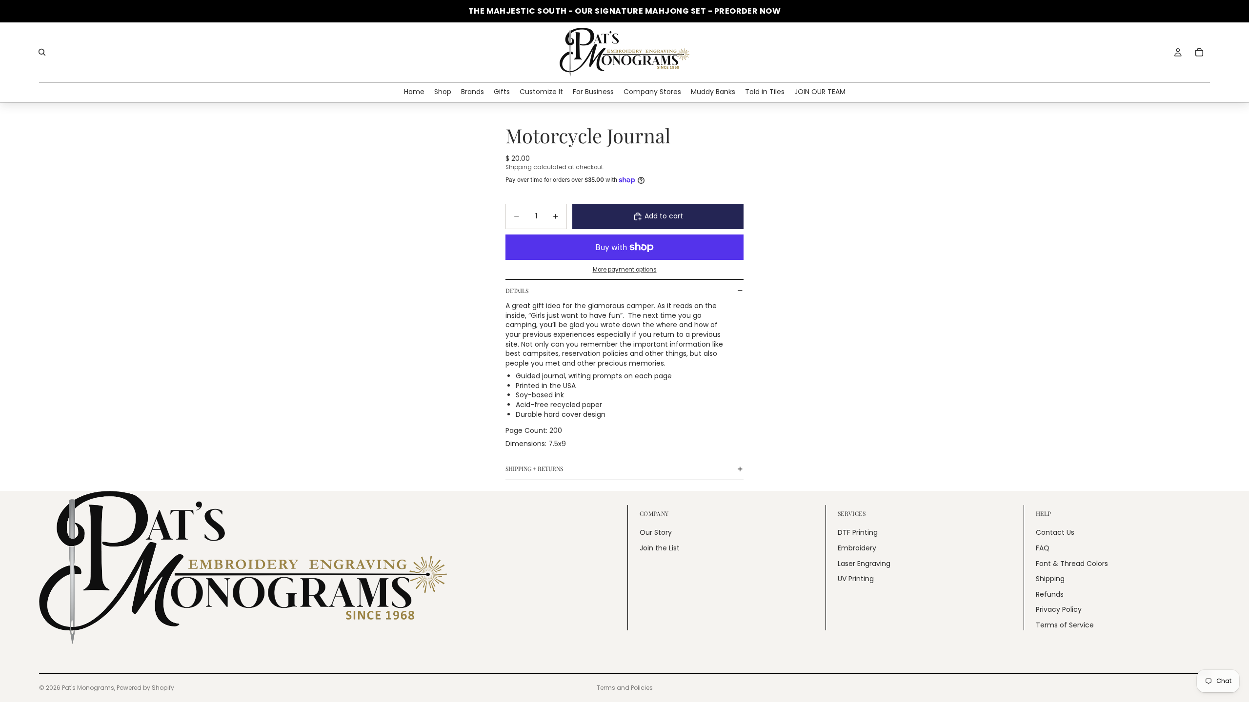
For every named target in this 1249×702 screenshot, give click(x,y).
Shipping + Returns (534, 468)
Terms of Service (1065, 625)
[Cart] (1199, 52)
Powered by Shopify (145, 687)
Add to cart (664, 216)
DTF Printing (858, 532)
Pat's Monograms (88, 687)
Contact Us (1055, 532)
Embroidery (857, 548)
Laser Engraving (864, 563)
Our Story (656, 532)
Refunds (1050, 594)
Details (516, 290)
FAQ (1042, 548)
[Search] (42, 52)
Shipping (1050, 579)
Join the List (660, 548)
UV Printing (856, 579)
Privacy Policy (1059, 609)
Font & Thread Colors (1072, 563)
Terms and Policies (625, 687)
